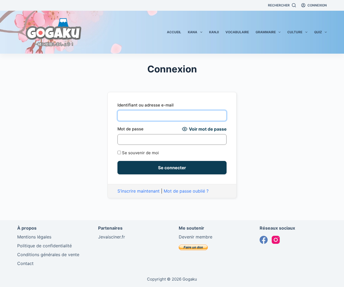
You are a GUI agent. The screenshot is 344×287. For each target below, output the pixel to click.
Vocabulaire (237, 32)
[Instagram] (276, 240)
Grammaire (266, 32)
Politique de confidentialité (44, 245)
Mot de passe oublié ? (186, 191)
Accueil (174, 32)
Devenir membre (195, 237)
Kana (192, 32)
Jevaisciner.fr (111, 237)
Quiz (318, 32)
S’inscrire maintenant (138, 191)
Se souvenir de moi (140, 152)
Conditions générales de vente (48, 254)
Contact (25, 263)
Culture (294, 32)
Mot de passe (130, 128)
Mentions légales (34, 237)
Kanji (214, 32)
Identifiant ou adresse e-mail (145, 105)
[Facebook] (264, 240)
